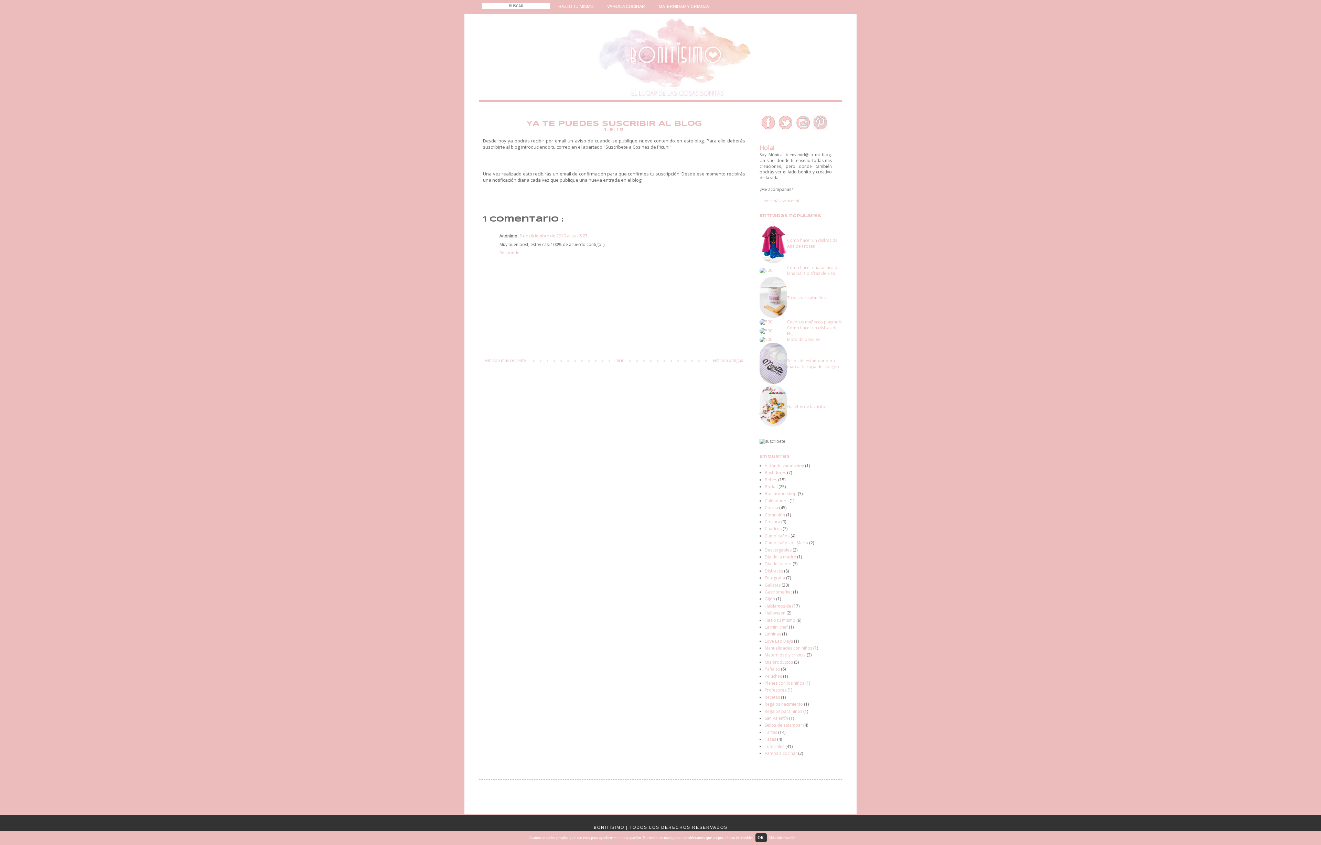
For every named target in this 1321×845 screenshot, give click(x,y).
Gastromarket (778, 592)
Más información (782, 837)
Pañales (772, 669)
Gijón (770, 599)
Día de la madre (780, 557)
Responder (510, 253)
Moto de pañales (803, 339)
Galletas (773, 585)
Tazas (770, 739)
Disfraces (774, 571)
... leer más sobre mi (779, 201)
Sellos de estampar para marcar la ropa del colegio (813, 364)
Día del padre (778, 564)
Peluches (773, 676)
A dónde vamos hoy (784, 466)
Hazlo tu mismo (780, 620)
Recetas (772, 697)
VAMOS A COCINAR (626, 6)
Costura (772, 522)
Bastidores (775, 472)
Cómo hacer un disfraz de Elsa (812, 330)
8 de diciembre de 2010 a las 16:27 (553, 236)
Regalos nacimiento (784, 704)
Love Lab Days (779, 641)
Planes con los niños (784, 683)
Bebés (771, 480)
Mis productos (779, 662)
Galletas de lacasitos (807, 406)
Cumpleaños (777, 536)
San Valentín (776, 718)
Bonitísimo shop (781, 493)
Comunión (775, 515)
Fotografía (775, 578)
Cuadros (773, 529)
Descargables (778, 550)
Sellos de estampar (783, 725)
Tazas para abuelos (806, 298)
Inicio (619, 360)
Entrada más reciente (505, 360)
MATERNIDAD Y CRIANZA (684, 6)
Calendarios (776, 501)
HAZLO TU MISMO (575, 6)
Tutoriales (774, 746)
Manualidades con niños (788, 648)
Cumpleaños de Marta (786, 543)
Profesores (775, 690)
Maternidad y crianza (785, 655)
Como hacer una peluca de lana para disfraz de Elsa (813, 270)
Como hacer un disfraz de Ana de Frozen (812, 243)
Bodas (771, 487)
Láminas (773, 634)
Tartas (771, 732)
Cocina (771, 508)
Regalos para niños (783, 711)
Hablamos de (778, 606)
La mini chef (776, 627)
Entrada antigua (728, 360)
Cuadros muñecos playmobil (815, 322)
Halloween (775, 613)
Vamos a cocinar (781, 753)
